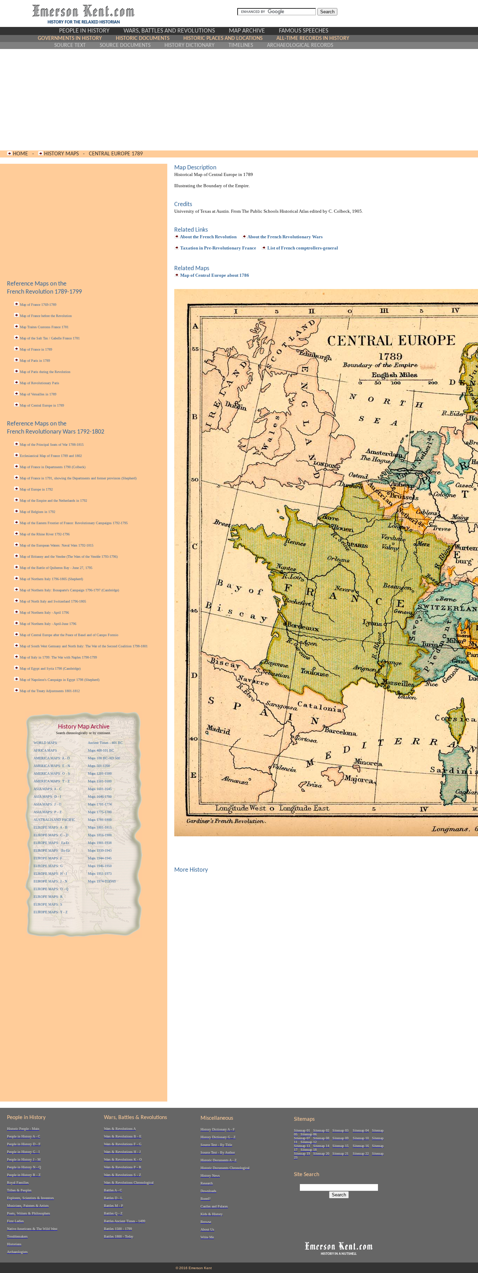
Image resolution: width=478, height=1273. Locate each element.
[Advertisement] (193, 100)
